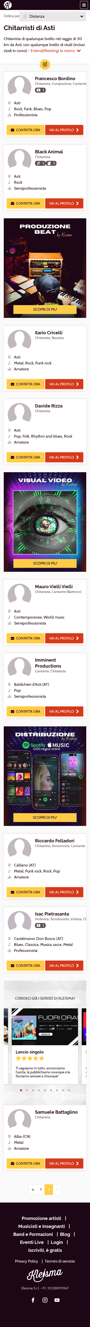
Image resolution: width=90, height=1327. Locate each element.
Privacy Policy (26, 1261)
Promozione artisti (41, 1218)
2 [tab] (27, 1090)
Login (57, 1242)
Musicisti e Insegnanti (41, 1226)
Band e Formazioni (33, 1234)
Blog (65, 1234)
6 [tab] (51, 1090)
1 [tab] (21, 1090)
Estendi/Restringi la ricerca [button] (53, 50)
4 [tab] (39, 1090)
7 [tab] (57, 1090)
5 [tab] (45, 1090)
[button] (84, 5)
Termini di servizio (60, 1261)
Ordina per (12, 16)
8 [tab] (63, 1090)
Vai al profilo (61, 130)
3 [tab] (33, 1090)
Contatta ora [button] (28, 130)
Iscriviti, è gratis (45, 1250)
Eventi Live (32, 1242)
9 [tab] (69, 1090)
